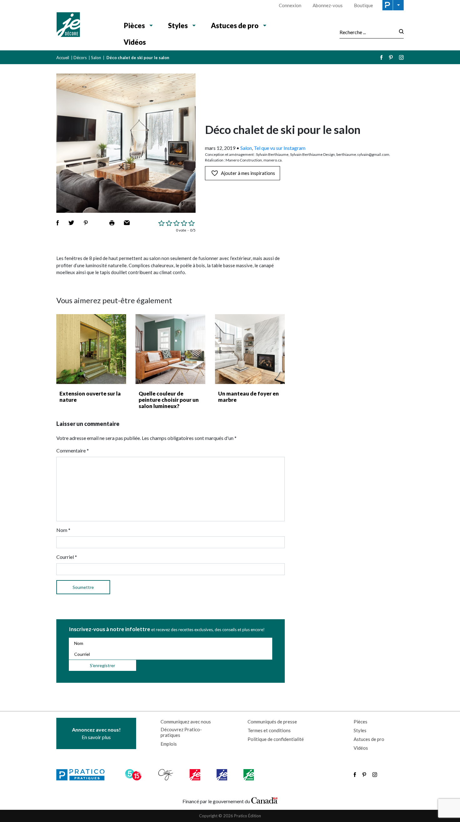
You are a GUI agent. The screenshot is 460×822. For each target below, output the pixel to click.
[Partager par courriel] (127, 222)
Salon (96, 57)
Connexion (290, 5)
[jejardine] (249, 774)
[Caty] (166, 774)
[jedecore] (222, 774)
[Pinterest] (391, 57)
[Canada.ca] (264, 800)
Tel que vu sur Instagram (279, 148)
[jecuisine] (195, 774)
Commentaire (72, 450)
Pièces (134, 25)
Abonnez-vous (328, 5)
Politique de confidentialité (276, 739)
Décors (80, 57)
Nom (63, 530)
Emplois (169, 744)
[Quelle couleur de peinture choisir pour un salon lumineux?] (170, 349)
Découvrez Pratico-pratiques (181, 732)
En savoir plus (96, 733)
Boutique (363, 5)
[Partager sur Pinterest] (86, 222)
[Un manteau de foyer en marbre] (250, 349)
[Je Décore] (83, 25)
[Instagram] (401, 57)
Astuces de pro (234, 25)
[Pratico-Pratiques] (83, 774)
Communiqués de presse (272, 721)
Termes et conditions (269, 730)
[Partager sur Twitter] (71, 222)
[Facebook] (381, 57)
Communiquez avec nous (186, 721)
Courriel (66, 557)
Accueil (62, 57)
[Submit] (399, 32)
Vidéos (135, 42)
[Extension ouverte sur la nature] (91, 349)
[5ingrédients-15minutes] (134, 774)
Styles (178, 25)
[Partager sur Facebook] (57, 222)
